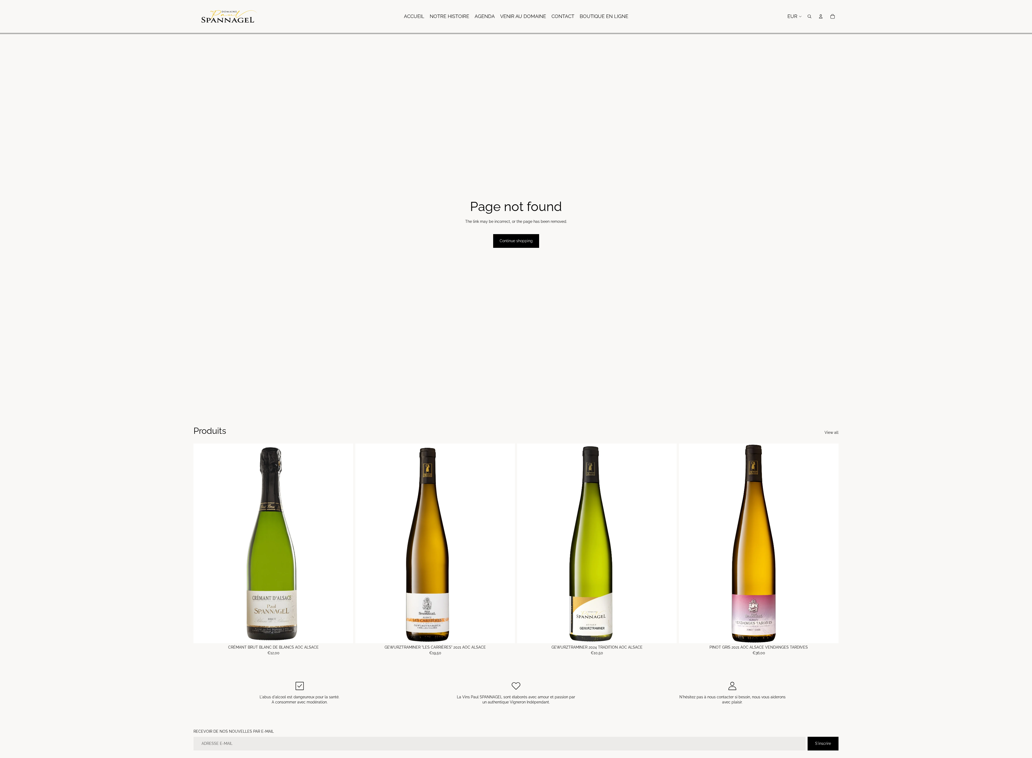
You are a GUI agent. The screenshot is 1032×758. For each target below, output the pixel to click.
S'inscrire (823, 743)
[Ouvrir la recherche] (809, 16)
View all (831, 432)
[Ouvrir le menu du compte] (821, 16)
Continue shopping (516, 241)
